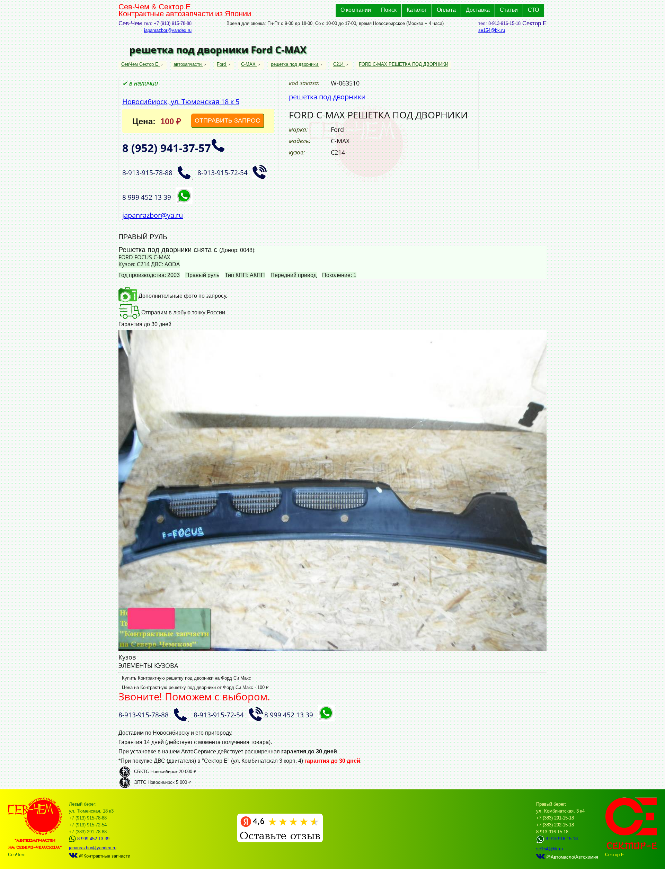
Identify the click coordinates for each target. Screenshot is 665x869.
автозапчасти (188, 64)
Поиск (389, 10)
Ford (221, 64)
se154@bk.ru (491, 30)
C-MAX (248, 64)
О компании (355, 10)
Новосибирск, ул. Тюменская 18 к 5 (180, 101)
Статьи (509, 10)
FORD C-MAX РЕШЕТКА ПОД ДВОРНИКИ (403, 64)
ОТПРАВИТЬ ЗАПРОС (227, 120)
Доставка (478, 10)
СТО (533, 10)
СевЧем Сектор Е (140, 64)
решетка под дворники (294, 64)
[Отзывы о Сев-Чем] (280, 840)
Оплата (446, 10)
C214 (338, 64)
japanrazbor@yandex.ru (168, 30)
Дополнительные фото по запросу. (182, 296)
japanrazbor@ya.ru (152, 215)
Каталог (417, 10)
